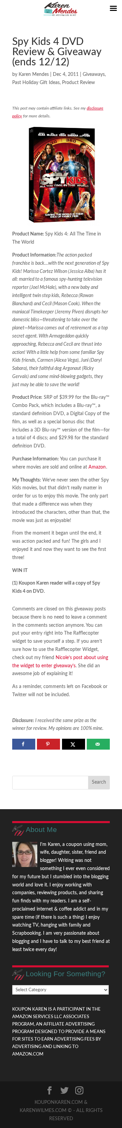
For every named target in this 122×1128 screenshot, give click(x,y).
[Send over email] (98, 744)
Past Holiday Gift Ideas (36, 82)
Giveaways (94, 74)
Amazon (97, 467)
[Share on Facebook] (23, 744)
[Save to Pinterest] (48, 744)
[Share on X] (73, 744)
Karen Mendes (34, 74)
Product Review (78, 82)
